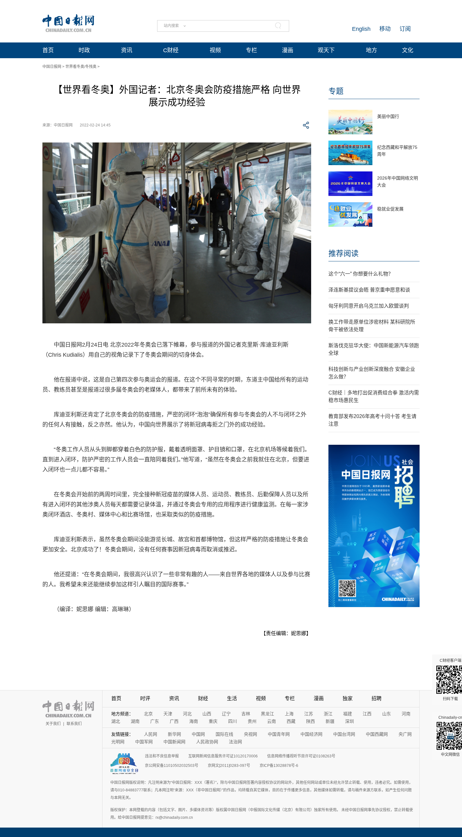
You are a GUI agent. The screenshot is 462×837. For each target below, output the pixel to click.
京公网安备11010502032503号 (171, 765)
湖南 (135, 721)
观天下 (326, 50)
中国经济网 (311, 734)
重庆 (213, 721)
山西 (206, 713)
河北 (187, 713)
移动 (385, 29)
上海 (289, 713)
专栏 (251, 50)
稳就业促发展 (390, 208)
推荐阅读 (343, 253)
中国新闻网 (174, 741)
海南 (193, 721)
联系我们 (74, 724)
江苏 (308, 713)
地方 (371, 50)
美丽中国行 (388, 116)
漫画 (287, 50)
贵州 (252, 721)
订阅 (405, 29)
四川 (232, 721)
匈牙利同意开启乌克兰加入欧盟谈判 (368, 306)
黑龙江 (267, 713)
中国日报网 (51, 66)
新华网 (174, 734)
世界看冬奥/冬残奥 (80, 66)
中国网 (198, 734)
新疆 (330, 721)
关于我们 (53, 724)
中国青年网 (279, 734)
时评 (145, 698)
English (361, 29)
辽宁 (226, 713)
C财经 (171, 50)
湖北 (115, 721)
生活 (232, 698)
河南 (406, 713)
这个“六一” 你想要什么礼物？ (360, 273)
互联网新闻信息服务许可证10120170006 (223, 756)
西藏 (291, 721)
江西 (367, 713)
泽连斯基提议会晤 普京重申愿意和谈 (369, 290)
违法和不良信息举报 (162, 756)
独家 (348, 698)
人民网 (150, 734)
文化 (407, 50)
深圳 (349, 721)
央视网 (250, 734)
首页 (48, 50)
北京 (148, 713)
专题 (336, 91)
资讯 (126, 50)
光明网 (117, 741)
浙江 (328, 713)
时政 (84, 50)
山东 (386, 713)
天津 (167, 713)
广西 (174, 721)
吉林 (245, 713)
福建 (347, 713)
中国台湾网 (344, 734)
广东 (154, 721)
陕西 (310, 721)
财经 (203, 698)
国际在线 (224, 734)
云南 (271, 721)
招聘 (376, 698)
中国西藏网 (377, 734)
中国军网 (144, 741)
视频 (215, 50)
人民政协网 (207, 741)
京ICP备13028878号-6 (279, 765)
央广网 (405, 734)
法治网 (235, 741)
